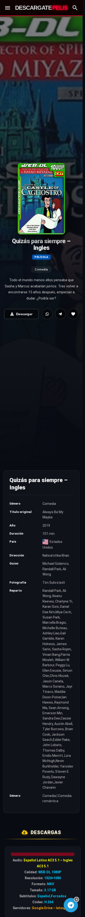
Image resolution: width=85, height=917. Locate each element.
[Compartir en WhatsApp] (47, 314)
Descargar (24, 314)
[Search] (75, 8)
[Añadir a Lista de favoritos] (73, 314)
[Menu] (8, 8)
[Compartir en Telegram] (60, 314)
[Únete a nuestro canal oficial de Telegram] (71, 905)
